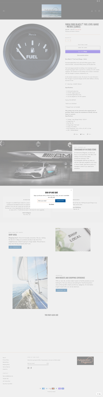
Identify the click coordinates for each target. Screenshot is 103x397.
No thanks (51, 204)
